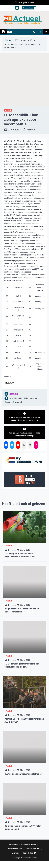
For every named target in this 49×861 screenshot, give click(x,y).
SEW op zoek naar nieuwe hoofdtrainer (23, 774)
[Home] (3, 31)
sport (8, 402)
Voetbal (8, 110)
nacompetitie (31, 398)
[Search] (40, 31)
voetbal (18, 402)
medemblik (17, 398)
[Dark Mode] (34, 31)
